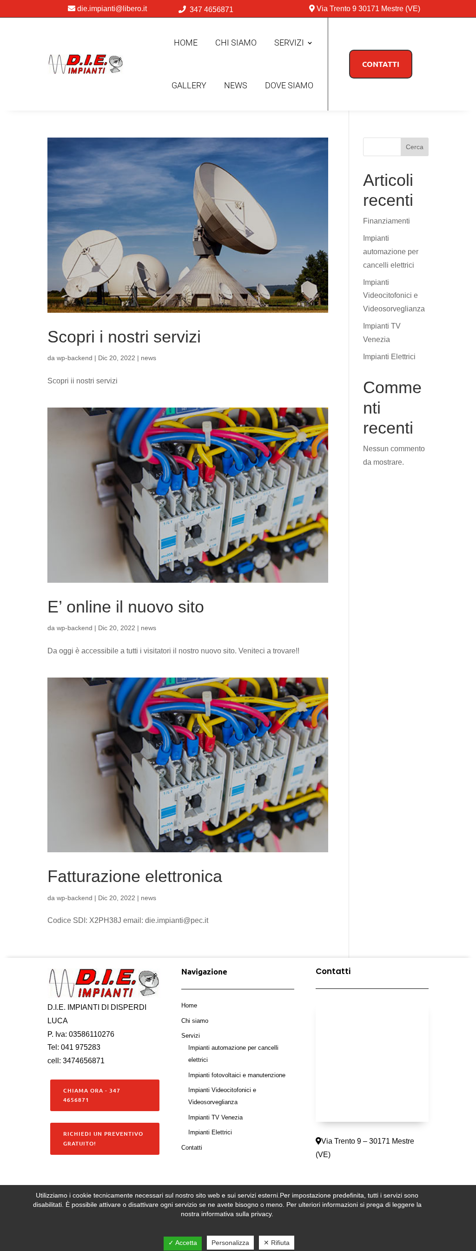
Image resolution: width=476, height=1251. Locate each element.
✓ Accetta (182, 1242)
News (235, 85)
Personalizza (230, 1242)
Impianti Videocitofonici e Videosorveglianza (394, 295)
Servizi (289, 42)
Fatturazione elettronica (134, 876)
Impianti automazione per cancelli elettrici (390, 251)
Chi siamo (236, 42)
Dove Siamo (289, 85)
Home (186, 42)
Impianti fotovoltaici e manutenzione (236, 1075)
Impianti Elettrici (389, 357)
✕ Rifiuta (277, 1242)
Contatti (191, 1147)
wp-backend (75, 358)
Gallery (189, 85)
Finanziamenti (386, 221)
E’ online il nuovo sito (125, 606)
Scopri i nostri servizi (124, 336)
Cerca (414, 147)
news (148, 358)
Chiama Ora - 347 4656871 (91, 1095)
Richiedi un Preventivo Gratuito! (103, 1138)
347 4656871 (211, 9)
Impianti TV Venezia (215, 1117)
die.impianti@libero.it (112, 9)
